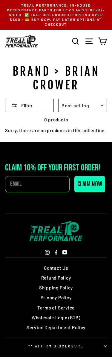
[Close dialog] (105, 6)
